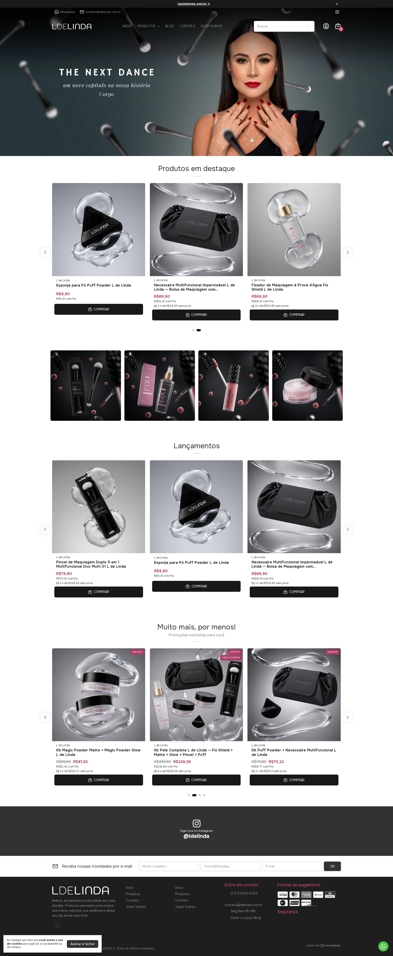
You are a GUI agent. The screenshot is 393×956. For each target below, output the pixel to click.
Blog (169, 26)
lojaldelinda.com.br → (194, 4)
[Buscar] (308, 26)
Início (127, 26)
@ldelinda (196, 836)
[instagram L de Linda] (337, 12)
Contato (187, 26)
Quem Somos (211, 26)
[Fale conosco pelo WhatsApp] (383, 946)
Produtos (146, 26)
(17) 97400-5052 (244, 893)
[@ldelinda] (196, 824)
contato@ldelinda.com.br (103, 12)
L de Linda (63, 280)
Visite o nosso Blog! (246, 918)
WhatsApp (67, 12)
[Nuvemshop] (323, 946)
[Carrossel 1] (196, 82)
